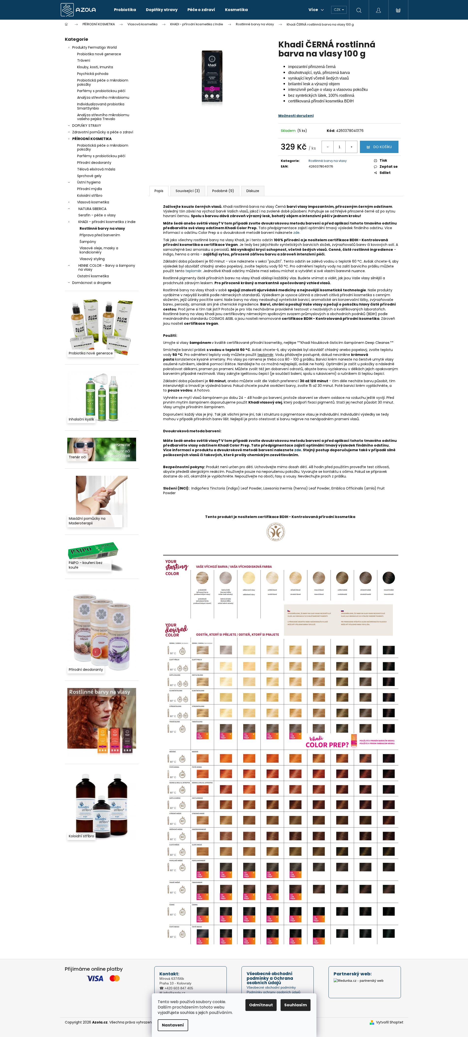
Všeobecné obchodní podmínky (271, 987)
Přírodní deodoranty (94, 162)
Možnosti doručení (296, 115)
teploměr (193, 270)
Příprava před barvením (100, 235)
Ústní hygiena (88, 182)
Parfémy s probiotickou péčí (101, 90)
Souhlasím (295, 1005)
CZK (337, 9)
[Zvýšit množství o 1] (351, 147)
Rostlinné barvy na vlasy (102, 228)
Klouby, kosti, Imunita (95, 67)
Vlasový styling (92, 258)
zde (296, 232)
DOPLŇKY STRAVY (86, 125)
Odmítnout (261, 1005)
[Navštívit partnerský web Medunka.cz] (358, 984)
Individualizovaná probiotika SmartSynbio (100, 106)
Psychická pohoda (92, 73)
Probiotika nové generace (99, 54)
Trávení (83, 60)
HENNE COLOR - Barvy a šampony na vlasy (106, 267)
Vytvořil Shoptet (389, 1022)
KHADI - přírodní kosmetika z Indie (107, 221)
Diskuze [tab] (252, 190)
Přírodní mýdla (89, 188)
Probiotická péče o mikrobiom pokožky (102, 82)
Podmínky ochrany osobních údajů (273, 992)
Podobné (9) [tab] (223, 190)
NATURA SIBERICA (92, 208)
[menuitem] (125, 10)
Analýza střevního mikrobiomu (103, 97)
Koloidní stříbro (89, 195)
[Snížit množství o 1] (328, 147)
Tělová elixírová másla (96, 169)
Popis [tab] (159, 190)
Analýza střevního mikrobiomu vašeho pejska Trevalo (103, 117)
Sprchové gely (89, 175)
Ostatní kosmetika (93, 276)
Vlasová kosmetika (93, 202)
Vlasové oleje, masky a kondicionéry (99, 250)
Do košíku (382, 146)
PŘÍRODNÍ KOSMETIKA (92, 138)
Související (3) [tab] (188, 190)
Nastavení (173, 1025)
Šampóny (88, 241)
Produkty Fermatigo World (94, 47)
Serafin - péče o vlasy (97, 215)
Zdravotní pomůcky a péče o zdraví (102, 132)
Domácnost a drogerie (91, 282)
